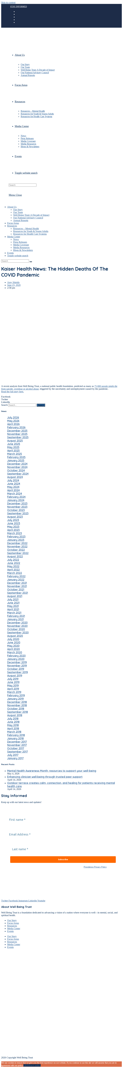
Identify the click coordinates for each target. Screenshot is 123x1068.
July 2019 (12, 678)
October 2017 (15, 748)
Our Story (18, 209)
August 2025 (15, 440)
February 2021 (16, 616)
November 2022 (17, 546)
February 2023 (16, 536)
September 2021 (17, 592)
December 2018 (17, 702)
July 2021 (12, 599)
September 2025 (17, 437)
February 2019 (16, 695)
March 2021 (14, 612)
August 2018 (14, 715)
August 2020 (15, 635)
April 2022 (13, 569)
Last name (17, 843)
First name (14, 813)
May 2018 (13, 725)
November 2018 (17, 705)
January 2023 (15, 539)
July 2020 (13, 639)
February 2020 (16, 655)
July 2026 (13, 417)
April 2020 (13, 649)
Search (4, 405)
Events (10, 253)
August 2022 (15, 556)
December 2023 (17, 503)
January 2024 (15, 500)
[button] (61, 396)
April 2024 (13, 490)
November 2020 (17, 625)
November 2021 (17, 586)
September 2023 (17, 513)
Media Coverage (21, 244)
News (16, 239)
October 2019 (15, 668)
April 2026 (13, 424)
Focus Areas (13, 223)
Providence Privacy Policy (95, 867)
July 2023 (13, 520)
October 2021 (15, 589)
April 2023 (13, 530)
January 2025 (15, 460)
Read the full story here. (12, 391)
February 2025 (16, 457)
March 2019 (14, 692)
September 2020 (18, 632)
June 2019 (13, 682)
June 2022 (13, 563)
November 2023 (17, 506)
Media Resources (21, 247)
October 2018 (15, 708)
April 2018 (13, 728)
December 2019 (17, 662)
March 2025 (14, 453)
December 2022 (17, 543)
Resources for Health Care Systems (30, 234)
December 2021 (17, 582)
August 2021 (14, 596)
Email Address (17, 828)
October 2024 (16, 470)
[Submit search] (31, 261)
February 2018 (16, 735)
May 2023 (13, 526)
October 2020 (16, 629)
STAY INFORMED (18, 6)
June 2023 (13, 523)
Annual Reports (20, 220)
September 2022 (17, 553)
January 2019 (15, 698)
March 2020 (14, 652)
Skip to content (8, 2)
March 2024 (14, 493)
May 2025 (13, 447)
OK (25, 1065)
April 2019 (13, 688)
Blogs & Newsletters (23, 250)
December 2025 (17, 430)
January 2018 (15, 738)
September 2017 (17, 751)
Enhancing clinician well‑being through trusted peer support (44, 776)
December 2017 (17, 741)
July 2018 (12, 718)
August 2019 (14, 675)
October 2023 (16, 510)
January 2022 (15, 579)
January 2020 (15, 659)
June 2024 (13, 483)
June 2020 (13, 642)
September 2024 (17, 473)
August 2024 (15, 477)
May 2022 (13, 566)
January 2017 (15, 758)
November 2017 (17, 745)
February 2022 (16, 576)
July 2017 (12, 755)
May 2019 (13, 685)
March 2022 (14, 573)
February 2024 (16, 496)
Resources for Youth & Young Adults (30, 231)
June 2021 (13, 602)
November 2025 (17, 434)
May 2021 (13, 606)
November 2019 (17, 665)
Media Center (13, 236)
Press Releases (20, 242)
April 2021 (13, 609)
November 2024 (17, 467)
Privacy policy (34, 1065)
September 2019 (17, 672)
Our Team (18, 212)
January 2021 (15, 619)
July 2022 (13, 559)
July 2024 (13, 480)
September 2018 (17, 712)
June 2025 (13, 443)
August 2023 (15, 516)
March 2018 (14, 731)
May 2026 (13, 420)
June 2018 (13, 721)
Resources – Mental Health (26, 228)
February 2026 (16, 427)
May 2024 (13, 487)
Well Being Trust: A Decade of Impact (31, 215)
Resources (12, 226)
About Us (11, 207)
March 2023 (14, 533)
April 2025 (13, 450)
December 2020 (17, 622)
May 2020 (13, 645)
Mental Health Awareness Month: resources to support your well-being (51, 770)
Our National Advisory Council (28, 217)
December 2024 (17, 463)
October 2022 (16, 549)
